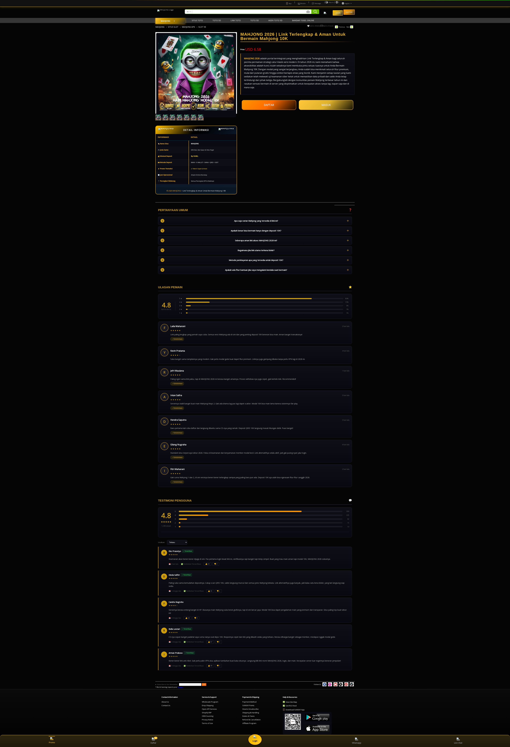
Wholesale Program (210, 702)
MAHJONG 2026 (252, 58)
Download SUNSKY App (295, 709)
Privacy (180, 687)
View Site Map (291, 702)
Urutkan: (161, 542)
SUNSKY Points (248, 705)
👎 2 (215, 564)
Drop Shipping (207, 705)
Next (348, 27)
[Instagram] (330, 684)
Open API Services (209, 709)
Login (338, 13)
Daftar (349, 12)
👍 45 (210, 591)
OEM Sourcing (207, 716)
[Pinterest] (346, 684)
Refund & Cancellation (251, 719)
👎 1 (218, 591)
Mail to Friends (328, 26)
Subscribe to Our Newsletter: (167, 684)
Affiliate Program (249, 723)
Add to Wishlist (315, 26)
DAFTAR (269, 104)
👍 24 (207, 564)
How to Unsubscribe (250, 709)
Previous (342, 27)
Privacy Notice (207, 719)
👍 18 (187, 618)
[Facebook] (324, 684)
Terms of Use (207, 723)
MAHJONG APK (188, 27)
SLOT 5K (202, 27)
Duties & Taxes (248, 716)
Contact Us (166, 705)
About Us (165, 702)
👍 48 (210, 666)
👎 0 (218, 642)
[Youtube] (335, 684)
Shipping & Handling (250, 712)
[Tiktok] (352, 684)
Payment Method (249, 702)
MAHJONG (159, 27)
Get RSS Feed (291, 705)
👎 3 (195, 618)
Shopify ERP (207, 712)
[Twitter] (341, 684)
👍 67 (210, 642)
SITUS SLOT (173, 27)
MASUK (326, 105)
